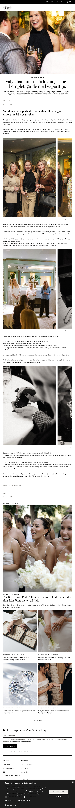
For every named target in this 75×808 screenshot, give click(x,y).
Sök (4, 772)
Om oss (6, 761)
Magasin (24, 772)
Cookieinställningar (11, 776)
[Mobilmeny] (72, 8)
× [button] (73, 782)
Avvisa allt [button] (58, 796)
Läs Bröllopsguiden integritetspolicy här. (20, 741)
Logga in (24, 779)
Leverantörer (26, 764)
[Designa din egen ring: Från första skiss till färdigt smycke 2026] (55, 689)
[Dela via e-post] (8, 104)
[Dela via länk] (11, 104)
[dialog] (37, 794)
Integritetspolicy (37, 794)
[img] (7, 7)
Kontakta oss (8, 768)
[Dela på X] (6, 104)
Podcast (24, 768)
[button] (65, 219)
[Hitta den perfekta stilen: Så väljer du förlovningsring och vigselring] (20, 635)
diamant (7, 485)
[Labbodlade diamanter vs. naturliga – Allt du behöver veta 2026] (55, 635)
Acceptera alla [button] (58, 791)
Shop (23, 776)
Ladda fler (37, 720)
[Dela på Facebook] (4, 104)
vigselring (17, 485)
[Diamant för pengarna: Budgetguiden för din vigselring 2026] (20, 689)
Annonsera (7, 764)
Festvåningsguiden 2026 (53, 2)
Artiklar (24, 761)
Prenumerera (10, 746)
